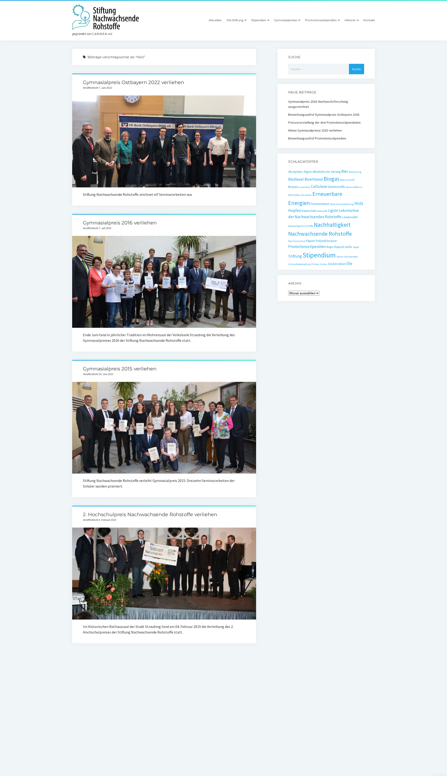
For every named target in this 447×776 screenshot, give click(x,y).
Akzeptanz (295, 171)
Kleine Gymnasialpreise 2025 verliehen (315, 130)
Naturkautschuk (296, 241)
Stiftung (295, 256)
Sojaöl (356, 247)
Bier (344, 171)
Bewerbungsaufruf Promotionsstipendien (317, 138)
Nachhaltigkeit (332, 224)
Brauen (293, 187)
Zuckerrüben (337, 264)
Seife (348, 247)
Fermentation (320, 204)
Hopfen (294, 210)
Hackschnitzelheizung (342, 204)
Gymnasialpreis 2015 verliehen (119, 369)
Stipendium (319, 255)
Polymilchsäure (326, 241)
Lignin (333, 210)
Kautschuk (309, 211)
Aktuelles (215, 20)
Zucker (323, 264)
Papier (310, 241)
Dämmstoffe (336, 187)
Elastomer (306, 195)
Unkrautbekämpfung (299, 264)
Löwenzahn (350, 217)
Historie (350, 20)
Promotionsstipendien (321, 20)
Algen (308, 171)
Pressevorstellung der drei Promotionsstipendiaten (324, 122)
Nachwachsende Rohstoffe (320, 233)
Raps (330, 247)
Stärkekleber (351, 256)
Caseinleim (304, 187)
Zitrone (315, 264)
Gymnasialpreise (285, 20)
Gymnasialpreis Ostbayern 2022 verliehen (133, 82)
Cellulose (319, 186)
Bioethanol (314, 179)
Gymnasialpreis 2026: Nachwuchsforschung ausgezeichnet (318, 104)
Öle (349, 263)
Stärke (339, 256)
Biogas (331, 178)
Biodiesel (296, 179)
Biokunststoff (347, 179)
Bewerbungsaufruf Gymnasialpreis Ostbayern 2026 (323, 114)
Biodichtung (355, 171)
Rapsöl (339, 247)
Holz (358, 203)
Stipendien (258, 20)
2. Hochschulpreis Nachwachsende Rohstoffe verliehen (150, 514)
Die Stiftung (235, 20)
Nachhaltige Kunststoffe (300, 225)
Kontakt (369, 20)
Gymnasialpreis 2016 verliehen (120, 223)
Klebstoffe (322, 211)
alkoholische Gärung (326, 171)
